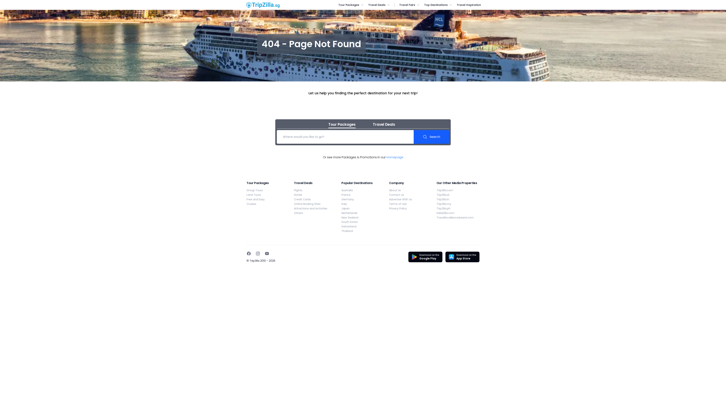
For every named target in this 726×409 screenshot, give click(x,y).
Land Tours (254, 195)
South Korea (349, 222)
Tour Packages (348, 5)
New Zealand (349, 217)
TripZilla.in (443, 199)
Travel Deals (376, 5)
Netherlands (349, 213)
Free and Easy (256, 199)
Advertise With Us (400, 199)
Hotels (298, 195)
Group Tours (255, 190)
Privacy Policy (398, 208)
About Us (395, 190)
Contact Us (396, 195)
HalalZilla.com (446, 213)
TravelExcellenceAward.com (455, 217)
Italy (344, 204)
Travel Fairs (407, 5)
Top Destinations (436, 5)
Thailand (347, 231)
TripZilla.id (443, 195)
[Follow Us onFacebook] (249, 253)
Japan (345, 208)
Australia (347, 190)
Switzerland (348, 226)
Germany (347, 199)
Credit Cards (302, 199)
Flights (298, 190)
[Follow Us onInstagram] (258, 253)
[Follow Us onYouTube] (267, 253)
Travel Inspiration (469, 5)
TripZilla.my (444, 204)
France (346, 195)
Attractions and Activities (310, 208)
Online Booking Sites (307, 204)
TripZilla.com (445, 190)
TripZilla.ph (443, 208)
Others (298, 213)
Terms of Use (398, 204)
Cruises (251, 204)
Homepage (394, 157)
